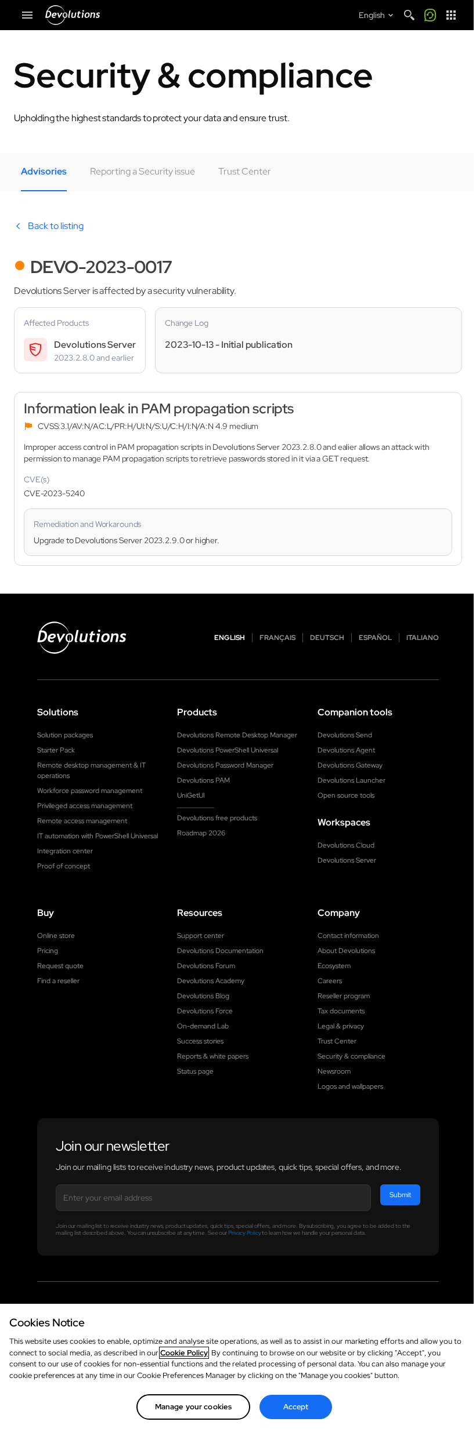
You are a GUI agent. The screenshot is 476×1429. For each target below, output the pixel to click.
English (229, 637)
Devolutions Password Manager (225, 765)
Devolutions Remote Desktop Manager (237, 735)
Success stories (200, 1041)
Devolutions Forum (206, 965)
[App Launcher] (451, 15)
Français (277, 637)
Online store (56, 935)
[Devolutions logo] (82, 637)
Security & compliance (351, 1056)
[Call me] (430, 15)
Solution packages (65, 735)
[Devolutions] (73, 15)
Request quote (60, 965)
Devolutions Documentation (220, 950)
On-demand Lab (203, 1026)
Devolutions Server (347, 860)
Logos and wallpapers (350, 1086)
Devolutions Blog (203, 996)
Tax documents (341, 1011)
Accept (296, 1407)
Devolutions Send (345, 735)
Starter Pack (56, 750)
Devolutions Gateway (350, 765)
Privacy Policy (244, 1233)
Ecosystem (334, 965)
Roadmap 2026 (201, 833)
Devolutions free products (217, 818)
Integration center (65, 851)
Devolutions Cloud (346, 845)
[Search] (409, 15)
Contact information (348, 935)
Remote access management (82, 821)
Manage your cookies (193, 1407)
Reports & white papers (212, 1056)
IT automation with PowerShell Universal (97, 836)
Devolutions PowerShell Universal (227, 750)
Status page (195, 1071)
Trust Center (337, 1041)
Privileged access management (84, 805)
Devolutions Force (205, 1011)
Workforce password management (89, 790)
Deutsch (327, 637)
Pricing (47, 950)
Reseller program (344, 996)
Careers (330, 981)
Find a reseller (58, 981)
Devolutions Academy (210, 981)
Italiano (422, 637)
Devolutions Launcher (351, 780)
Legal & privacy (341, 1026)
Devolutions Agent (346, 750)
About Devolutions (346, 950)
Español (375, 637)
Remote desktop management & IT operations (91, 770)
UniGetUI (191, 795)
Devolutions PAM (203, 780)
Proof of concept (63, 866)
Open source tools (346, 795)
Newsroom (334, 1071)
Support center (200, 935)
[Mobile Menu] (27, 15)
